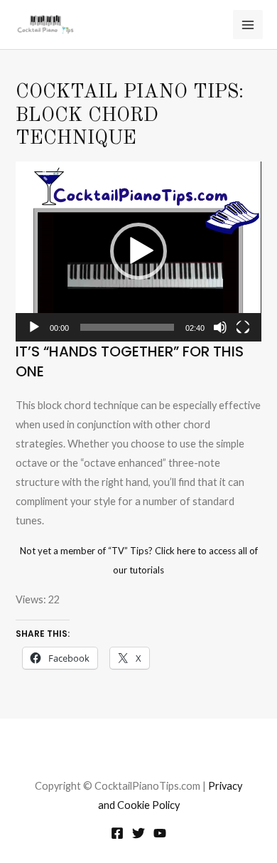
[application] (138, 252)
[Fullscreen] (243, 327)
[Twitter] (138, 833)
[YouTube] (159, 833)
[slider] (126, 327)
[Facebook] (117, 833)
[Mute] (220, 327)
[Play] (34, 327)
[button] (138, 251)
